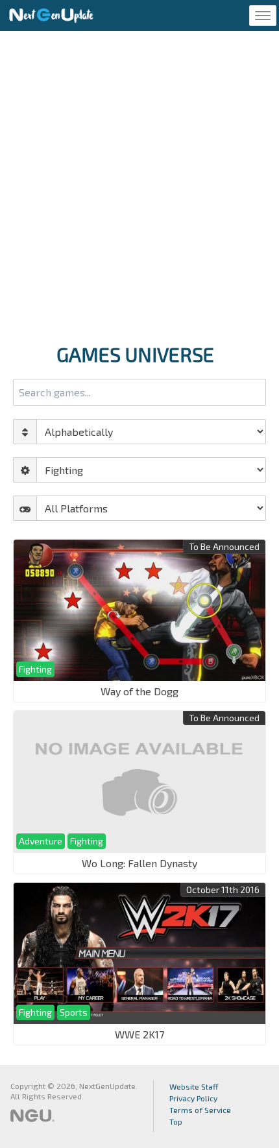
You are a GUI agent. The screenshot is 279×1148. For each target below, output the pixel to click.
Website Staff (194, 1086)
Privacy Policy (193, 1098)
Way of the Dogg (139, 691)
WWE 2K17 (139, 1034)
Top (175, 1121)
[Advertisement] (139, 183)
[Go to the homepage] (51, 15)
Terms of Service (200, 1109)
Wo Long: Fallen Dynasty (139, 863)
